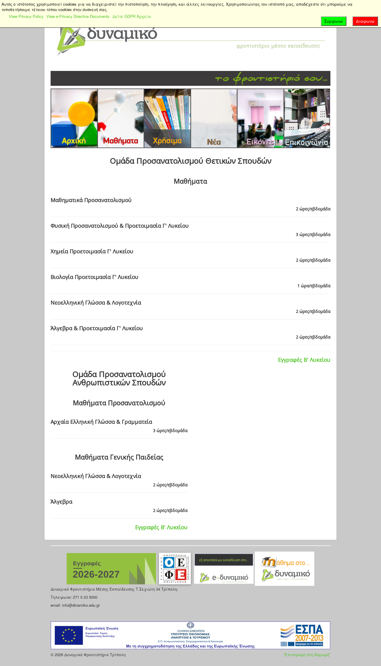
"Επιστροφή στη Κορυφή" (306, 654)
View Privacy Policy (26, 16)
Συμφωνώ (333, 21)
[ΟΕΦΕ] (175, 568)
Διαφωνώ (365, 21)
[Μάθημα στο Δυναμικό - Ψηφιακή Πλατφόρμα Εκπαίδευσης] (284, 568)
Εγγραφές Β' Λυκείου (304, 359)
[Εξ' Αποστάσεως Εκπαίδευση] (224, 568)
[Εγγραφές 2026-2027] (112, 568)
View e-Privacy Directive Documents (78, 16)
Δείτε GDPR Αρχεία (132, 16)
